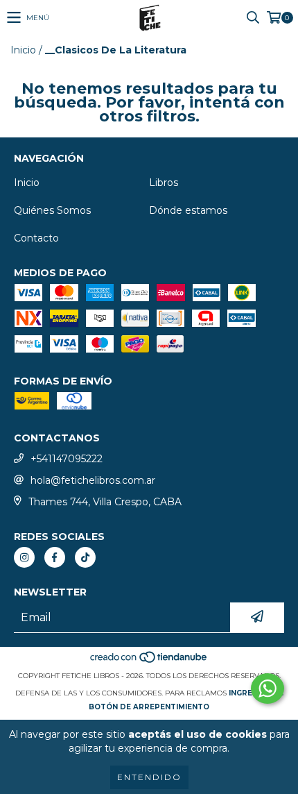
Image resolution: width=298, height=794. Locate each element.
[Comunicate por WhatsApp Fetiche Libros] (267, 688)
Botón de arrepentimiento (149, 706)
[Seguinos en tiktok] (85, 557)
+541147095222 (66, 459)
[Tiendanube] (149, 661)
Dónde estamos (188, 210)
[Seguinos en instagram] (24, 557)
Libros (163, 182)
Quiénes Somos (52, 210)
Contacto (36, 238)
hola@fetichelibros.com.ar (92, 480)
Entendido (149, 777)
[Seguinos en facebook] (54, 557)
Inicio (23, 50)
